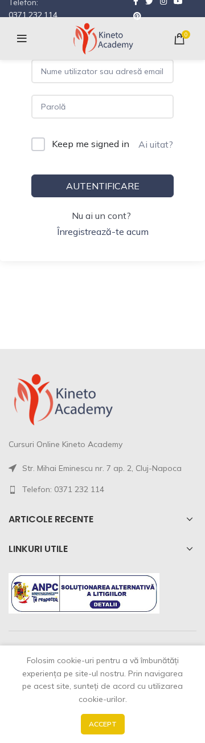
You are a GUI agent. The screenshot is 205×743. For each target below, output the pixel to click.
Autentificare (103, 186)
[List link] (102, 489)
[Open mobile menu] (21, 38)
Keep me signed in (90, 143)
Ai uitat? (155, 144)
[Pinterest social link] (137, 16)
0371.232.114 (33, 15)
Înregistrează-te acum (103, 231)
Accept (103, 724)
